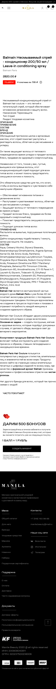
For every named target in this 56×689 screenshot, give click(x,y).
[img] (2, 8)
